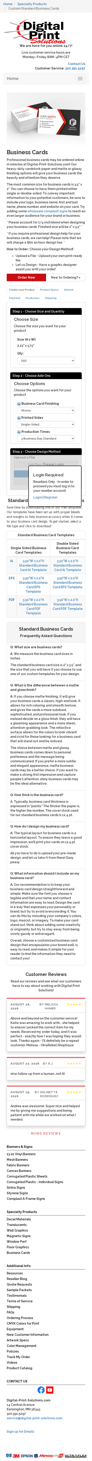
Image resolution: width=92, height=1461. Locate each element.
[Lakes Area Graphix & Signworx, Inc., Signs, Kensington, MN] (28, 1447)
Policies (13, 1351)
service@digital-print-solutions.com (34, 1418)
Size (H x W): (26, 339)
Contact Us (76, 64)
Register (50, 497)
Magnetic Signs (19, 1236)
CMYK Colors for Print (23, 1323)
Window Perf (17, 1241)
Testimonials (17, 1295)
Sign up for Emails (20, 1431)
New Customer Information (27, 1334)
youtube (49, 1390)
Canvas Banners (19, 1171)
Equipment (15, 1329)
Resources (15, 1273)
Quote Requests (19, 1284)
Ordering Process (20, 1318)
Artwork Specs (18, 1340)
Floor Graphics (18, 1247)
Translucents (17, 1225)
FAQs (10, 1312)
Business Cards (18, 1253)
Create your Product (22, 289)
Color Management (21, 1346)
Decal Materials (19, 1219)
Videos (12, 1362)
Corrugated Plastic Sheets (27, 1176)
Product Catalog (19, 1368)
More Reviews (46, 1133)
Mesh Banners (17, 1159)
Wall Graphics (17, 1230)
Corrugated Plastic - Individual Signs (35, 1182)
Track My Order (18, 1357)
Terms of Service (20, 1301)
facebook (41, 1390)
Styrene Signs (17, 1193)
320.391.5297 (75, 68)
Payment (14, 298)
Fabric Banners (18, 1165)
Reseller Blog (17, 1279)
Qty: (20, 353)
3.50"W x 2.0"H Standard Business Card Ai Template (33, 565)
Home (13, 78)
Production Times (35, 432)
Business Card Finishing (40, 403)
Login (37, 497)
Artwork (68, 289)
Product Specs (49, 289)
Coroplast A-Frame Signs (26, 1198)
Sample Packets (19, 1290)
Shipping (50, 298)
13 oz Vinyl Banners (21, 1154)
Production (33, 298)
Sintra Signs (16, 1187)
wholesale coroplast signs (47, 211)
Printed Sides (32, 417)
